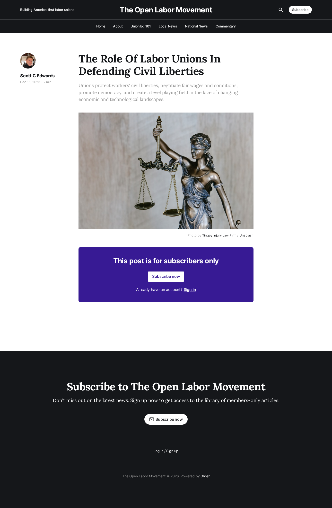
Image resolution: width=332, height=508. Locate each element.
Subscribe (300, 10)
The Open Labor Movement (166, 9)
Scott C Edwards (37, 75)
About (118, 26)
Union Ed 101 (141, 26)
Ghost (205, 476)
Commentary (226, 26)
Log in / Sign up (166, 451)
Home (100, 26)
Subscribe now (166, 276)
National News (196, 26)
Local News (168, 26)
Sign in (190, 289)
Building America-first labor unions (47, 10)
